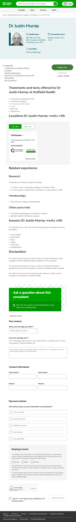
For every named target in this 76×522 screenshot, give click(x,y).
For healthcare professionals (38, 514)
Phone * (41, 383)
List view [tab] (15, 127)
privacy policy (17, 501)
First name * (14, 372)
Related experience (12, 73)
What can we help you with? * (21, 327)
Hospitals (21, 10)
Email (16, 462)
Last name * (43, 372)
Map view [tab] (28, 127)
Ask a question (11, 80)
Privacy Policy (22, 477)
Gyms (32, 10)
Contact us (14, 514)
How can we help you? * (19, 338)
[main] (38, 262)
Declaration (9, 78)
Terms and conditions (10, 519)
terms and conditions (32, 498)
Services (43, 10)
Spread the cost (19, 419)
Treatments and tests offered (17, 68)
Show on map (30, 159)
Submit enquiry (58, 498)
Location (8, 70)
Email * (12, 383)
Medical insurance (20, 425)
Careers (23, 514)
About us (6, 514)
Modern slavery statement (12, 516)
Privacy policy (24, 519)
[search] (37, 4)
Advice (54, 10)
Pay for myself (19, 412)
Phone (36, 462)
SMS (26, 462)
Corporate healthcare (57, 514)
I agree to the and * (28, 499)
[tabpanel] (38, 147)
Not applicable (19, 439)
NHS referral (18, 432)
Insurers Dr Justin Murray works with (19, 75)
